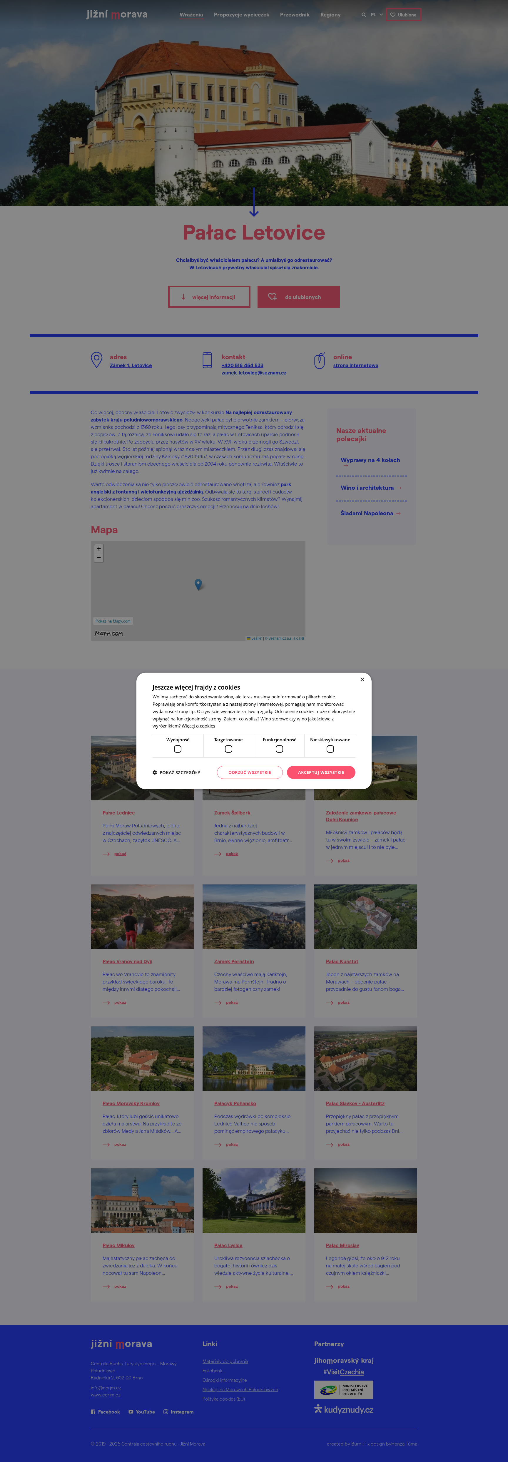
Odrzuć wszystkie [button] (249, 772)
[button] (176, 772)
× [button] (362, 680)
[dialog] (254, 731)
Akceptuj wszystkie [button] (321, 772)
